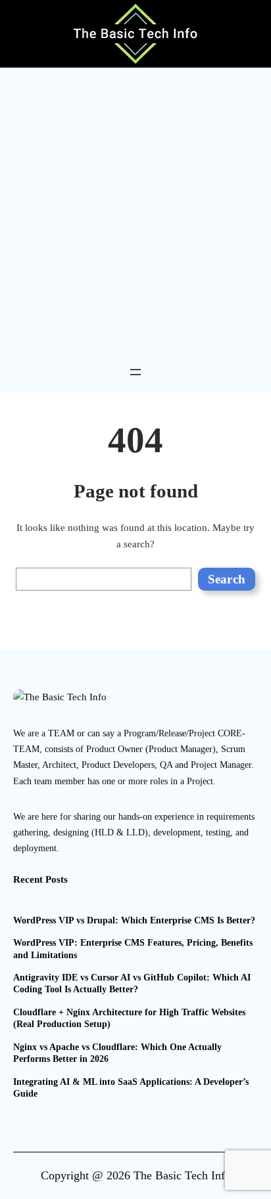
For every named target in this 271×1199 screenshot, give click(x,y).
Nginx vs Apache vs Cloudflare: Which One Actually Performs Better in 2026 (117, 1052)
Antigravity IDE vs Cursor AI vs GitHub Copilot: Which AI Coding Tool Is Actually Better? (132, 983)
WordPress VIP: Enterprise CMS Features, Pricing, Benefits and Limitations (133, 948)
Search (226, 579)
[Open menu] (135, 372)
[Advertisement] (135, 209)
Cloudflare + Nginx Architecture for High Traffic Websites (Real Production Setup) (129, 1018)
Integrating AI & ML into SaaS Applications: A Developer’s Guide (131, 1087)
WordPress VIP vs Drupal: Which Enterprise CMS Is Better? (134, 920)
